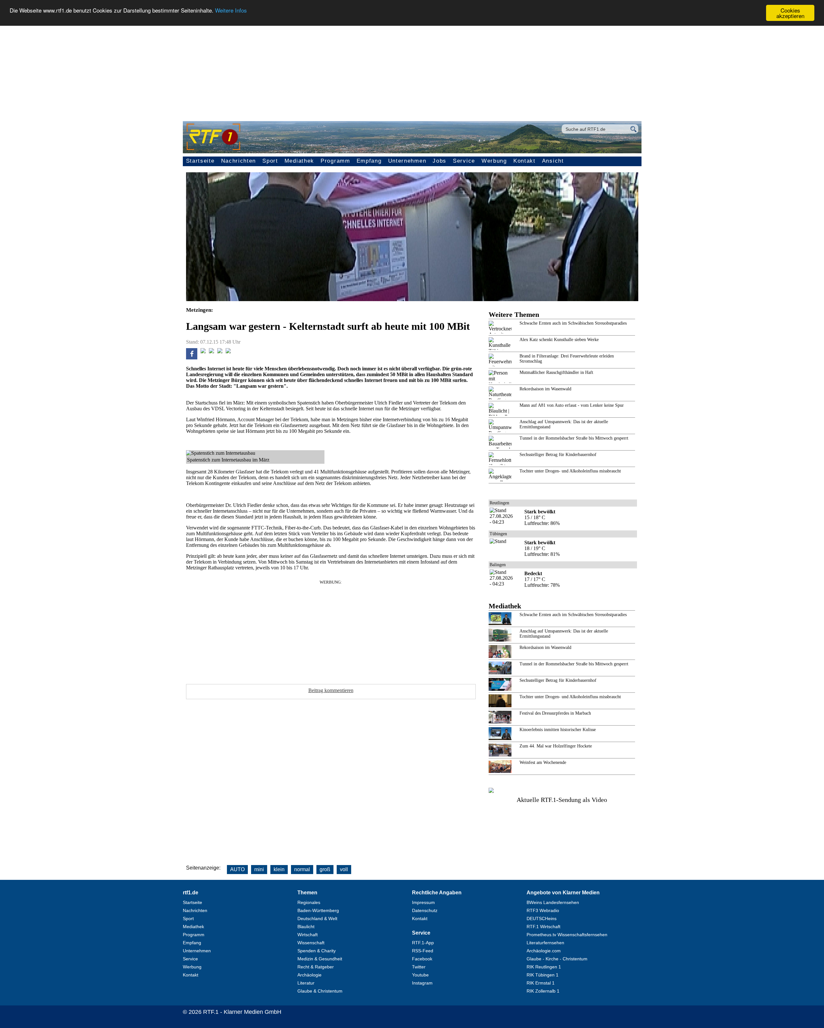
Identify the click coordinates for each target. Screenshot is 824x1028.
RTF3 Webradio (543, 910)
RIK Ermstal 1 (541, 982)
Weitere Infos (231, 10)
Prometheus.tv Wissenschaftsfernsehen (567, 934)
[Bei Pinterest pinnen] (219, 351)
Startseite (200, 161)
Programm (335, 161)
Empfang (369, 161)
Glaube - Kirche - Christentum (557, 958)
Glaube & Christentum (319, 991)
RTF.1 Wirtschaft (543, 926)
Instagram (422, 982)
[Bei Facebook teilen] (191, 357)
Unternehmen (407, 161)
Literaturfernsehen (545, 942)
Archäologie (309, 974)
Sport (270, 161)
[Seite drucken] (228, 351)
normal (302, 869)
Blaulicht (305, 926)
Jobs (439, 161)
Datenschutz (424, 910)
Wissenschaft (310, 942)
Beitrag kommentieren (330, 690)
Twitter (419, 966)
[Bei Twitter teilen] (203, 351)
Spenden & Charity (316, 950)
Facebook (422, 958)
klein (279, 869)
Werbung (494, 161)
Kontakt (524, 161)
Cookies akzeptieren (790, 13)
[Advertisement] (412, 69)
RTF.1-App (423, 942)
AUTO (237, 869)
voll (344, 869)
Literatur (305, 982)
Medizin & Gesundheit (319, 958)
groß (325, 869)
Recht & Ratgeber (315, 966)
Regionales (308, 902)
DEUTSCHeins (542, 918)
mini (259, 869)
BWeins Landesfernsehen (553, 902)
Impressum (423, 902)
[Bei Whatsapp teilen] (211, 351)
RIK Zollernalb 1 (543, 991)
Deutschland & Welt (317, 918)
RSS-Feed (422, 950)
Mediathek (299, 161)
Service (464, 161)
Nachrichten (238, 161)
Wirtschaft (307, 934)
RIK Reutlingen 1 (544, 966)
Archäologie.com (544, 950)
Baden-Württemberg (318, 910)
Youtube (420, 974)
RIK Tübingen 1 (542, 974)
